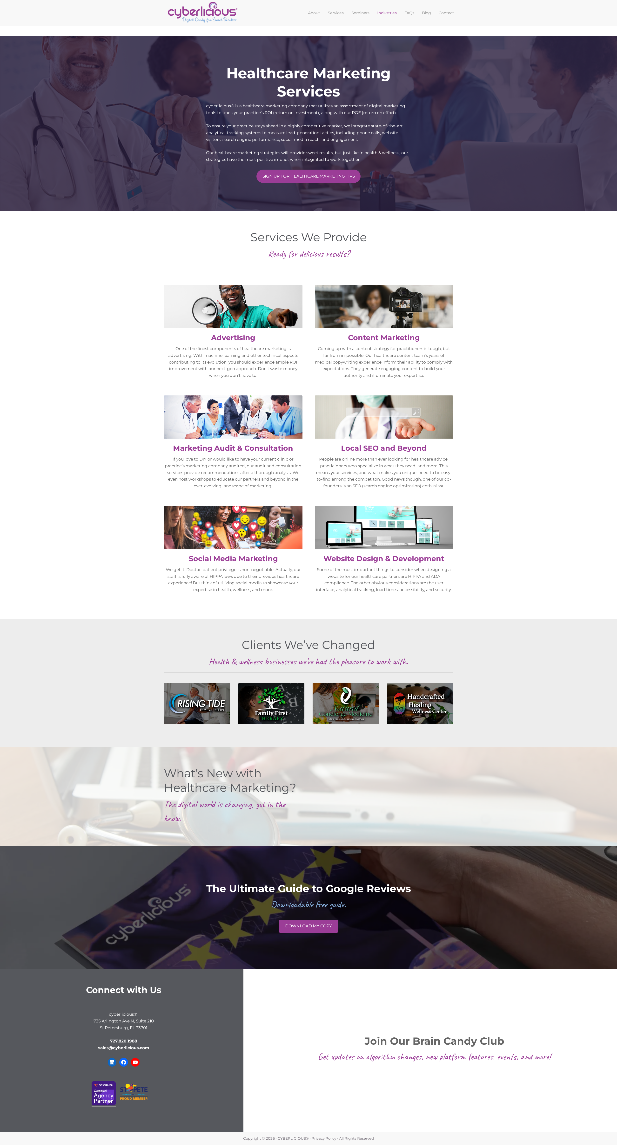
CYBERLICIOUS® (293, 1138)
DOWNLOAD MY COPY (308, 926)
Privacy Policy (324, 1138)
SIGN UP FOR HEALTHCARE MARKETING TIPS (308, 176)
